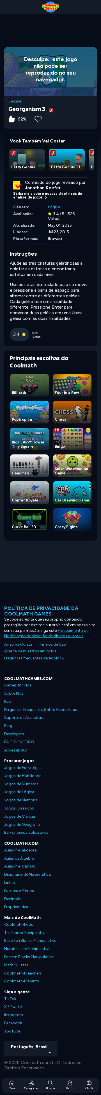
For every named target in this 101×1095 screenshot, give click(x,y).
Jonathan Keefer (43, 187)
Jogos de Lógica (19, 792)
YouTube (12, 1031)
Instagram (13, 1015)
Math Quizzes (16, 965)
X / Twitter (13, 1006)
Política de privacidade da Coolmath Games (41, 611)
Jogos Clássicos (19, 808)
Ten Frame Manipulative (25, 932)
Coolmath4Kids (18, 924)
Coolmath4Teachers (23, 973)
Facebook (13, 1023)
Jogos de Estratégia (22, 767)
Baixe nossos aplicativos (26, 832)
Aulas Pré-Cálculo (20, 866)
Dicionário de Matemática (27, 874)
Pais (7, 701)
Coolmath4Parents (21, 981)
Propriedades (16, 906)
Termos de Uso (52, 644)
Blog (8, 725)
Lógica (14, 101)
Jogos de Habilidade (22, 775)
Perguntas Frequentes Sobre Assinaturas (40, 709)
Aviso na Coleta (18, 644)
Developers (14, 734)
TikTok (10, 998)
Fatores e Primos (19, 890)
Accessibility (15, 750)
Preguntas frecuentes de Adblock (34, 658)
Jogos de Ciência (19, 816)
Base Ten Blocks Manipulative (30, 940)
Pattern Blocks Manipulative (29, 956)
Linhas (10, 882)
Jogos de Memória (21, 800)
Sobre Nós (13, 693)
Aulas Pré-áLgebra (20, 850)
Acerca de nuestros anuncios (30, 651)
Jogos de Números (21, 784)
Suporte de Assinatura (24, 717)
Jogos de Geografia (22, 824)
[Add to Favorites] (38, 118)
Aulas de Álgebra (19, 858)
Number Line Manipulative (27, 948)
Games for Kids (17, 685)
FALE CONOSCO (19, 742)
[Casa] (50, 7)
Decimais (12, 898)
